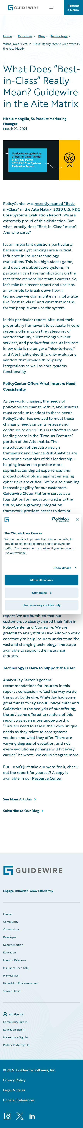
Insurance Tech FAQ (15, 968)
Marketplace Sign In (15, 1037)
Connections (11, 929)
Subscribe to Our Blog (21, 810)
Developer (9, 937)
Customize (39, 592)
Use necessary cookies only (42, 605)
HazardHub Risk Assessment (21, 983)
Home (7, 36)
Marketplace (11, 975)
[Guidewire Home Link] (33, 870)
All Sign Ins (16, 1014)
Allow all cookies (41, 580)
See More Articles (17, 799)
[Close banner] (77, 519)
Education (9, 952)
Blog (41, 36)
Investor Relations (14, 960)
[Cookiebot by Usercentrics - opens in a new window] (52, 519)
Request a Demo (73, 7)
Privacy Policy (14, 1079)
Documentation (13, 945)
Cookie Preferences (19, 1099)
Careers (7, 914)
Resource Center (47, 778)
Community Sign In (15, 1022)
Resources (25, 36)
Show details (62, 567)
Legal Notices (14, 1089)
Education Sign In (14, 1029)
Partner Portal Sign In (16, 1045)
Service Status (11, 991)
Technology (59, 36)
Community (10, 922)
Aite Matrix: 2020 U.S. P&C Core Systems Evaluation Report (41, 212)
